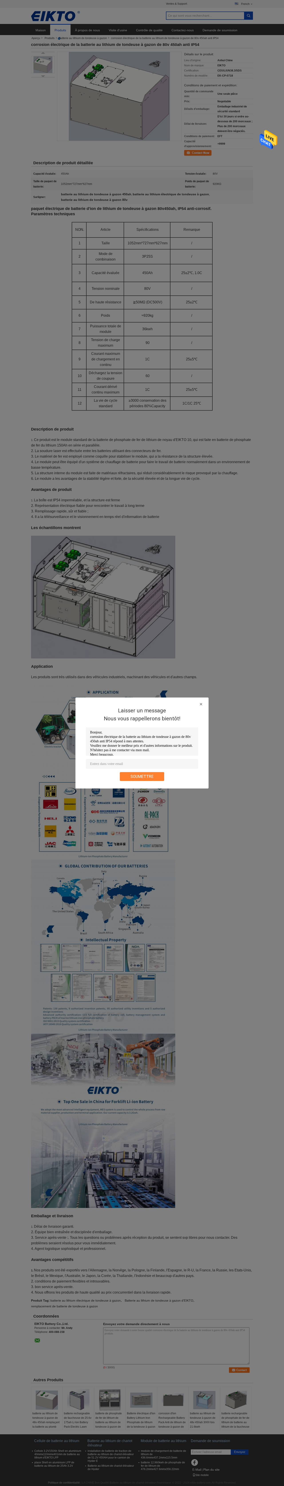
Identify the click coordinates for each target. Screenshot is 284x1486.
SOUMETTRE (142, 776)
